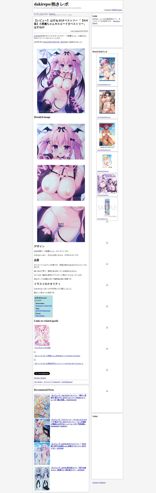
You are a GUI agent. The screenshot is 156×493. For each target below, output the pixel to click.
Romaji (119, 10)
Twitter (45, 306)
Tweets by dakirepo (99, 482)
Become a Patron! (40, 378)
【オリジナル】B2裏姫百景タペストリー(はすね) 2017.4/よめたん (58, 363)
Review (40, 382)
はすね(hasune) (67, 382)
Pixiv (50, 306)
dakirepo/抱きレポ (51, 4)
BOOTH (39, 311)
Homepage (39, 306)
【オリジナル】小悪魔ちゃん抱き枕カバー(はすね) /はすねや (57, 356)
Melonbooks (46, 311)
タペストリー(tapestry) (52, 382)
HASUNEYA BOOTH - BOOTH (55, 42)
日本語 (114, 10)
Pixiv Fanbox (40, 316)
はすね (36, 36)
